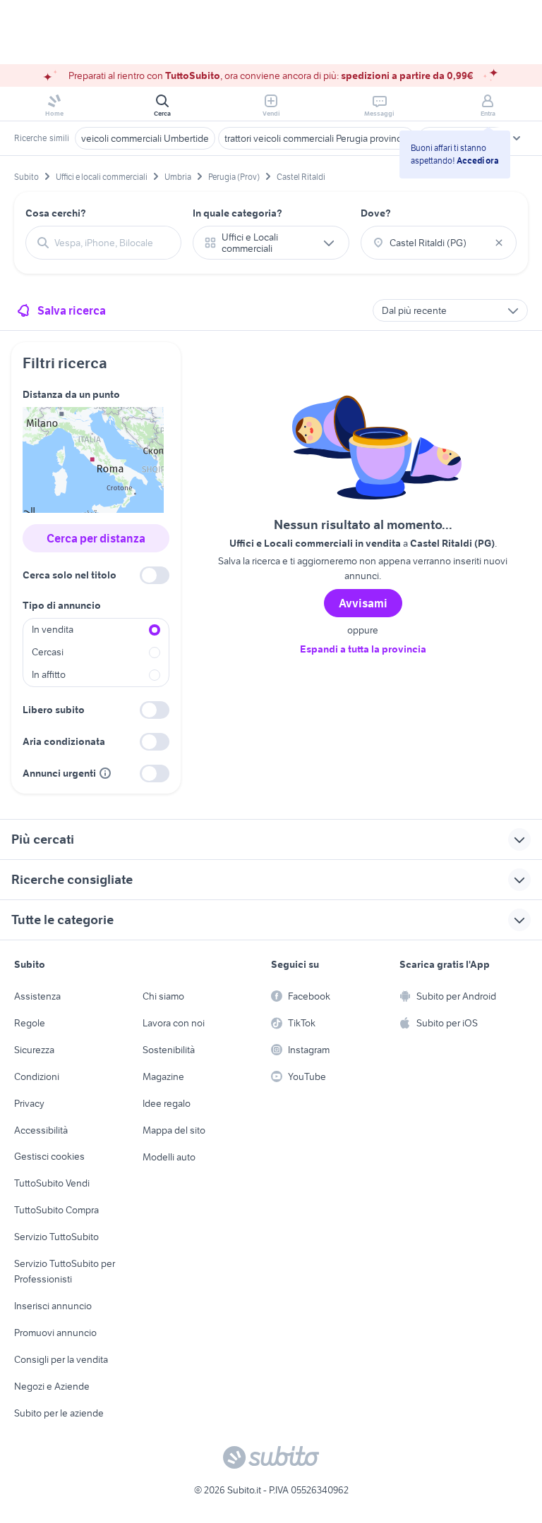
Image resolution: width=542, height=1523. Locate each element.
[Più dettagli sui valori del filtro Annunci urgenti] (105, 773)
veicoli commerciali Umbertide (145, 138)
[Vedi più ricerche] (516, 138)
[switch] (154, 575)
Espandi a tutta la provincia (363, 649)
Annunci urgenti (59, 773)
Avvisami (363, 603)
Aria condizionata (64, 741)
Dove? (376, 213)
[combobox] (111, 242)
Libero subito (54, 709)
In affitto (49, 674)
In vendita (52, 629)
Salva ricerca (71, 310)
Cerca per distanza (96, 538)
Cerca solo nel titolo (69, 575)
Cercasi (48, 651)
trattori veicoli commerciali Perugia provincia (316, 138)
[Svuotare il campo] (499, 242)
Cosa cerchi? (55, 213)
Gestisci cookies (49, 1156)
